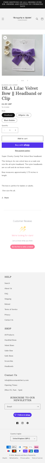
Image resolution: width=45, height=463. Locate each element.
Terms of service (37, 458)
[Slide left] (17, 80)
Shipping (8, 299)
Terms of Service (11, 309)
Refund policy (14, 458)
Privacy (7, 315)
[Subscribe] (37, 406)
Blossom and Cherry (21, 455)
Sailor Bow (9, 351)
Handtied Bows (10, 340)
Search (7, 283)
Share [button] (6, 198)
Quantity (5, 125)
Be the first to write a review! (22, 247)
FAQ (6, 294)
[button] (2, 18)
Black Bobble (9, 120)
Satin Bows (9, 356)
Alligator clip (23, 115)
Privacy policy (25, 458)
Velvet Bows (9, 345)
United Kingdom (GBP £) (21, 438)
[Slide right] (27, 80)
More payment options (22, 151)
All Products (9, 335)
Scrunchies (9, 361)
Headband (8, 115)
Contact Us (9, 320)
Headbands (9, 366)
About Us (8, 288)
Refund (7, 304)
